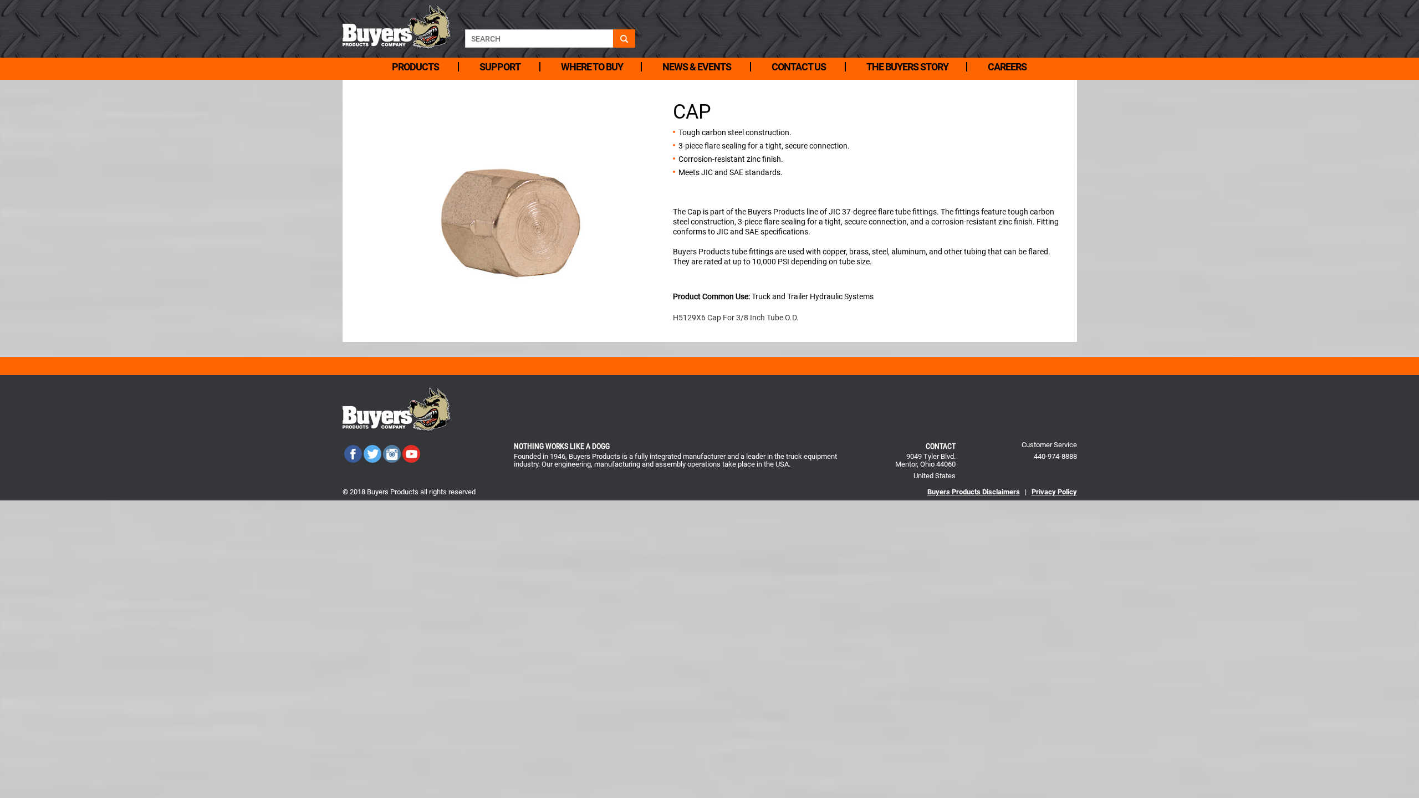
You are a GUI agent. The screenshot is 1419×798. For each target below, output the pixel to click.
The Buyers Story (907, 67)
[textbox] (539, 38)
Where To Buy (592, 67)
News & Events (696, 67)
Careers (1007, 67)
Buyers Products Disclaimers (973, 492)
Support (499, 67)
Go (624, 38)
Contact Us (799, 67)
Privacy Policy (1054, 492)
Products (415, 67)
